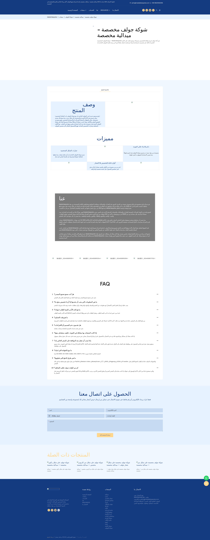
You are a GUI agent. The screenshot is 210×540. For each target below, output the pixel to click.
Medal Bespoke (52, 17)
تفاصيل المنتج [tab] (105, 90)
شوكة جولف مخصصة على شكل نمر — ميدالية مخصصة (147, 470)
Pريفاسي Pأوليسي (82, 537)
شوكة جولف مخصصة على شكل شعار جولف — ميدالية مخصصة (118, 470)
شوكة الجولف (69, 17)
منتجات (61, 17)
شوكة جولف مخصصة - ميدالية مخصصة (86, 17)
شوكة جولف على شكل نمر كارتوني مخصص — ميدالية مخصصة (90, 470)
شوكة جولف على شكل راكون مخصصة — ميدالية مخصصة (59, 470)
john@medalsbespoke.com (141, 3)
